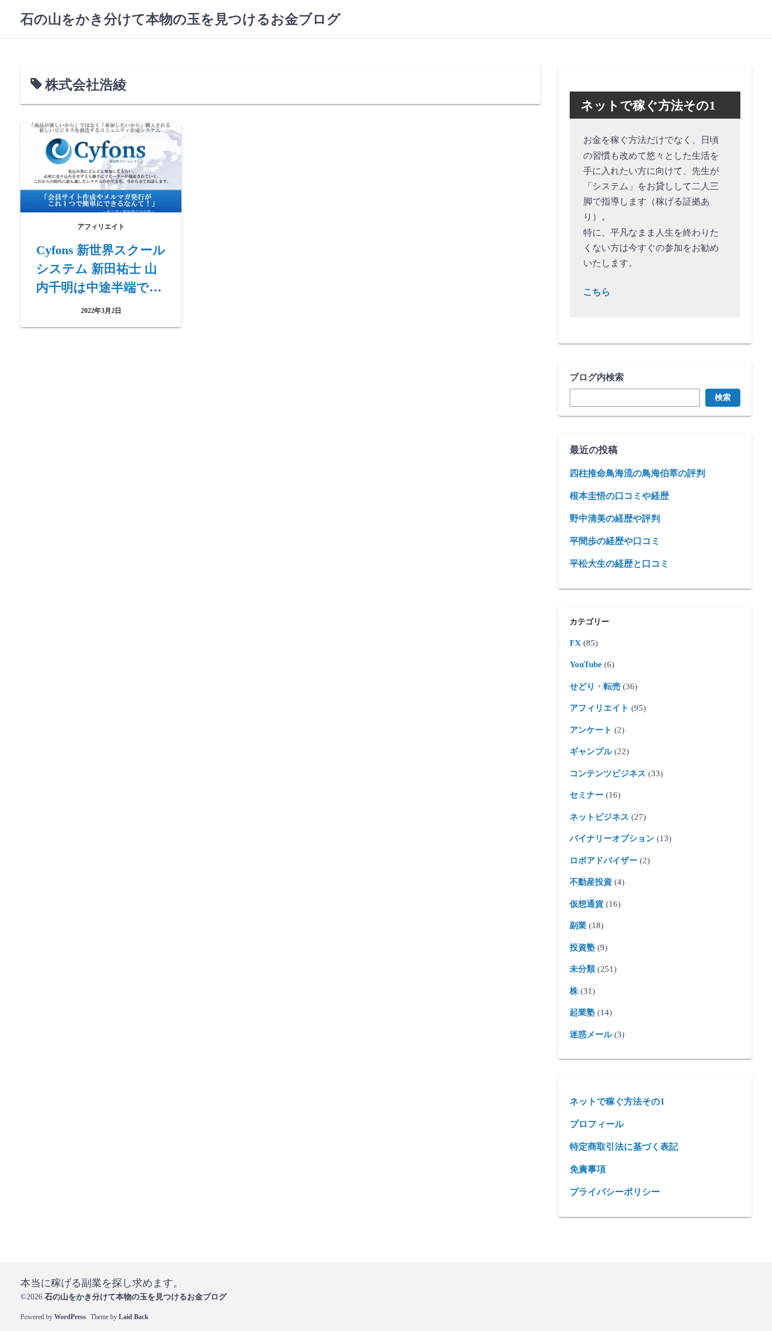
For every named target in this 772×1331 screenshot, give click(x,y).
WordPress (70, 1317)
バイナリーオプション (612, 838)
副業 (578, 925)
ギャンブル (591, 751)
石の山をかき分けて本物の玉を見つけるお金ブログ (180, 19)
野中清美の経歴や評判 (615, 518)
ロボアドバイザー (603, 860)
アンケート (591, 729)
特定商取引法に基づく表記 (624, 1146)
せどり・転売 (595, 686)
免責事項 (588, 1169)
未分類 (582, 968)
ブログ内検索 (597, 377)
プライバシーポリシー (615, 1192)
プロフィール (597, 1124)
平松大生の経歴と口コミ (619, 563)
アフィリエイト (599, 707)
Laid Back (134, 1317)
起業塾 (582, 1012)
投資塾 (582, 947)
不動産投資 (591, 881)
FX (575, 642)
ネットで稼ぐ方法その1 (617, 1101)
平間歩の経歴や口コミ (615, 541)
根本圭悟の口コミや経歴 (619, 496)
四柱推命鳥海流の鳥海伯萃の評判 (637, 473)
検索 (723, 397)
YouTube (586, 664)
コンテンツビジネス (608, 773)
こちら (596, 292)
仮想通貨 (587, 903)
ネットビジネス (599, 816)
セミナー (587, 794)
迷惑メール (591, 1034)
